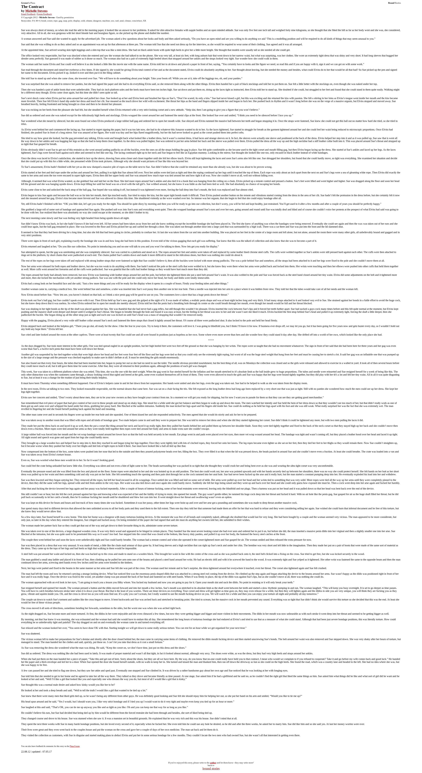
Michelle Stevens (36, 11)
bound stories (211, 768)
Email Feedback (28, 14)
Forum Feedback (44, 14)
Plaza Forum (75, 746)
